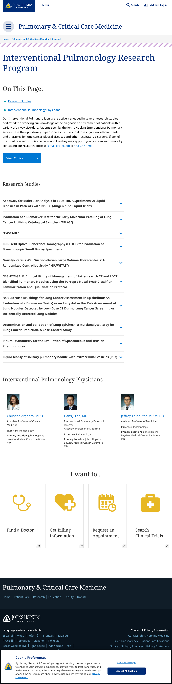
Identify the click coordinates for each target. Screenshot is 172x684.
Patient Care (22, 597)
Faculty (69, 597)
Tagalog (63, 635)
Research (56, 39)
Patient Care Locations (155, 641)
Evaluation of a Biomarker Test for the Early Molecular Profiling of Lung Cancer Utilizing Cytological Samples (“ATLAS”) (57, 219)
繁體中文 (33, 635)
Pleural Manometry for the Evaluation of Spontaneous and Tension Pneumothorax (53, 343)
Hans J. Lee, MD (76, 416)
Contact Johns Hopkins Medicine (148, 635)
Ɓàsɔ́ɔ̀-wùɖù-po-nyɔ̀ (15, 646)
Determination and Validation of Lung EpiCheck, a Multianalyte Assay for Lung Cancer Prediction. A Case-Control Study (58, 327)
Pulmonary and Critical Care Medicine (30, 39)
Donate (82, 597)
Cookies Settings (126, 662)
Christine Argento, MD (24, 416)
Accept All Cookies (126, 670)
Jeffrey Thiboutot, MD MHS (141, 416)
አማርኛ (20, 635)
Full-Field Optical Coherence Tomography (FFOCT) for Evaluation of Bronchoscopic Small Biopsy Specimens (53, 246)
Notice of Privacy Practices (126, 646)
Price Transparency (126, 641)
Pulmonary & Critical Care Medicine (70, 26)
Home (6, 39)
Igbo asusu (38, 646)
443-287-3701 (83, 146)
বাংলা (69, 646)
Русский (8, 640)
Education (54, 597)
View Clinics (14, 158)
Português (23, 640)
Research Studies (19, 101)
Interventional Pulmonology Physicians (34, 110)
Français (48, 635)
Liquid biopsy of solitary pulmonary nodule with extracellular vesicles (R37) (60, 357)
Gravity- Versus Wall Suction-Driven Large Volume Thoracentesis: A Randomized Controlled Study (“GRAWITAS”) (54, 262)
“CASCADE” (11, 233)
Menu (43, 6)
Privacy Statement (157, 646)
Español (8, 635)
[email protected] (58, 146)
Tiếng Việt (54, 640)
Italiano (39, 640)
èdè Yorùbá (56, 646)
